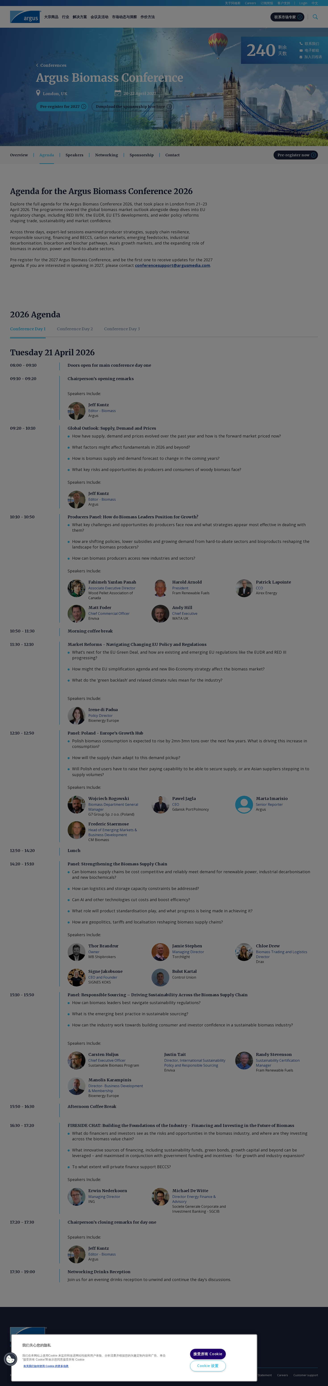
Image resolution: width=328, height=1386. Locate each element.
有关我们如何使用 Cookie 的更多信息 (46, 1366)
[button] (10, 1359)
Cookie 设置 (208, 1365)
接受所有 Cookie (207, 1353)
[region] (134, 1358)
